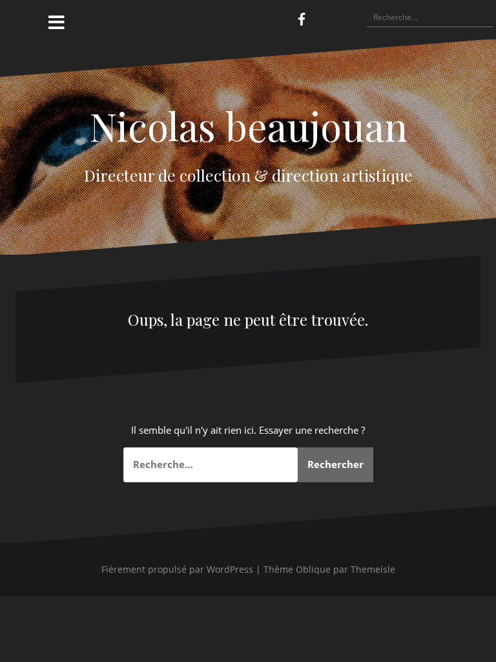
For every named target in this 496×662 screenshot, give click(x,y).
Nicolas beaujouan (248, 125)
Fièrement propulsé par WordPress (177, 569)
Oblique (313, 569)
